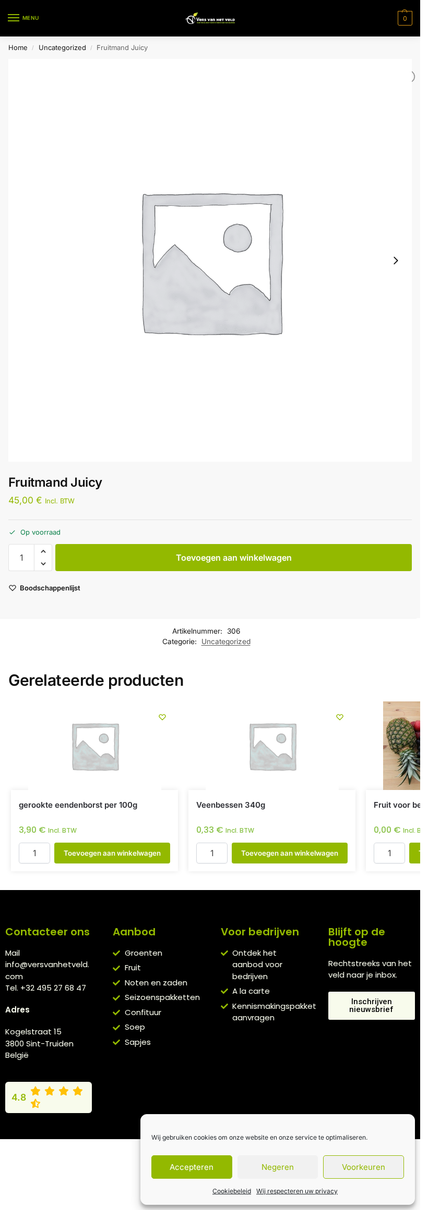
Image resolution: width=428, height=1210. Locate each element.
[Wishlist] (162, 717)
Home (18, 47)
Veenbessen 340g (230, 805)
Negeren (277, 1167)
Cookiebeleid (231, 1191)
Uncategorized (62, 47)
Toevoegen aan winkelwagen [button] (112, 853)
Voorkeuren (363, 1167)
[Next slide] (396, 260)
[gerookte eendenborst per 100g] (94, 745)
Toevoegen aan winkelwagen (234, 557)
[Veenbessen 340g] (271, 745)
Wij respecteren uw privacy (297, 1191)
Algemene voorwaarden (120, 1149)
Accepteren (191, 1167)
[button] (403, 18)
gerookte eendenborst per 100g (78, 805)
